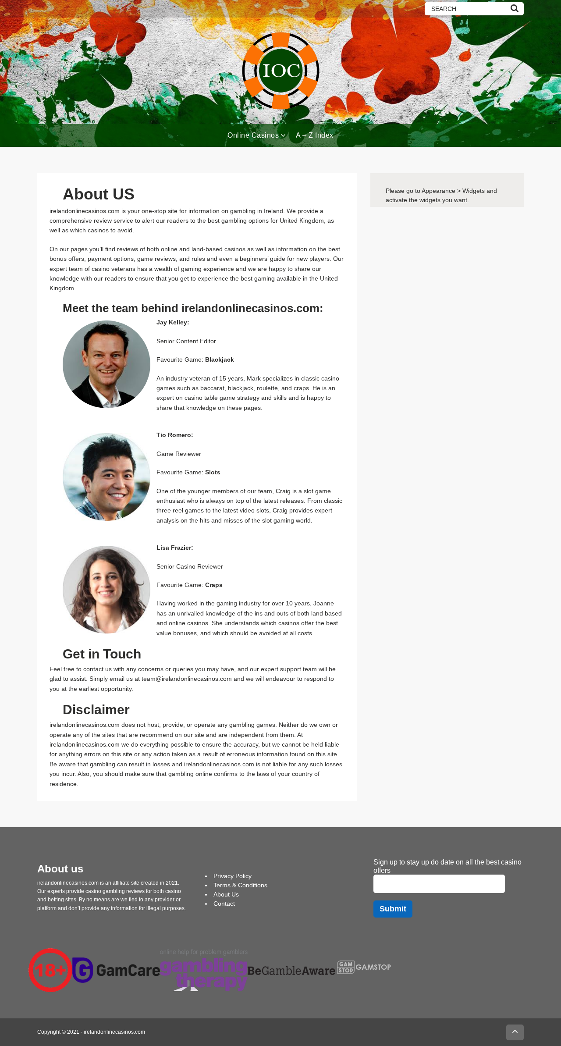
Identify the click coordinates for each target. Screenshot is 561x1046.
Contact (224, 903)
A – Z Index (315, 135)
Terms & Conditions (240, 885)
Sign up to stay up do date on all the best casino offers (447, 866)
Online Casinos (253, 135)
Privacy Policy (232, 875)
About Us (226, 894)
